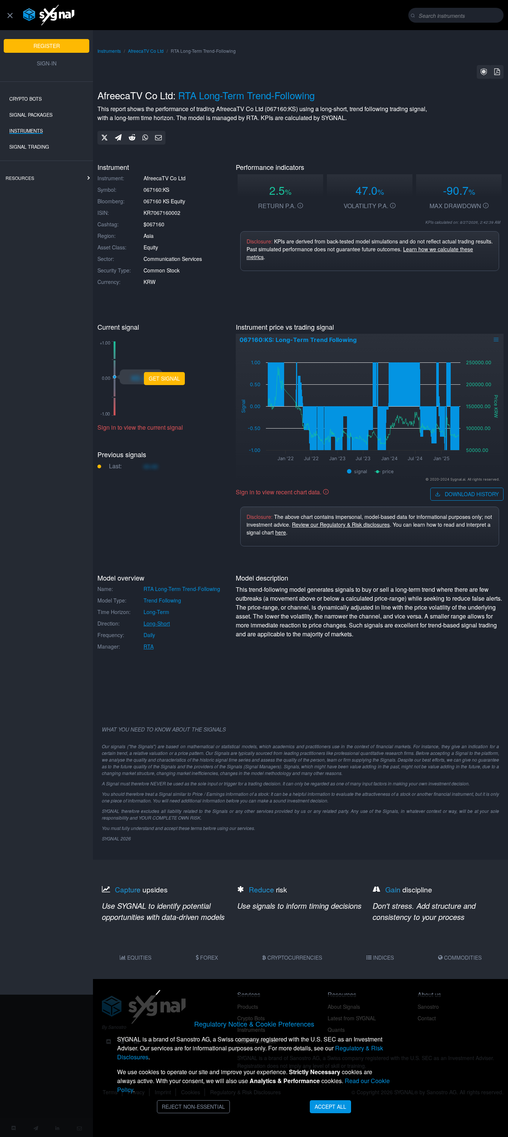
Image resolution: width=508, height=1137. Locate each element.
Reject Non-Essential (193, 1106)
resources (20, 178)
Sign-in (47, 63)
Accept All (330, 1106)
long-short (157, 623)
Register (46, 45)
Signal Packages (30, 115)
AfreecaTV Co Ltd (146, 51)
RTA (149, 646)
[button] (484, 72)
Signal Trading (29, 146)
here (280, 532)
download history (471, 494)
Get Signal (164, 378)
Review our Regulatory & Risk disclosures (341, 524)
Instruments (26, 130)
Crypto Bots (25, 99)
